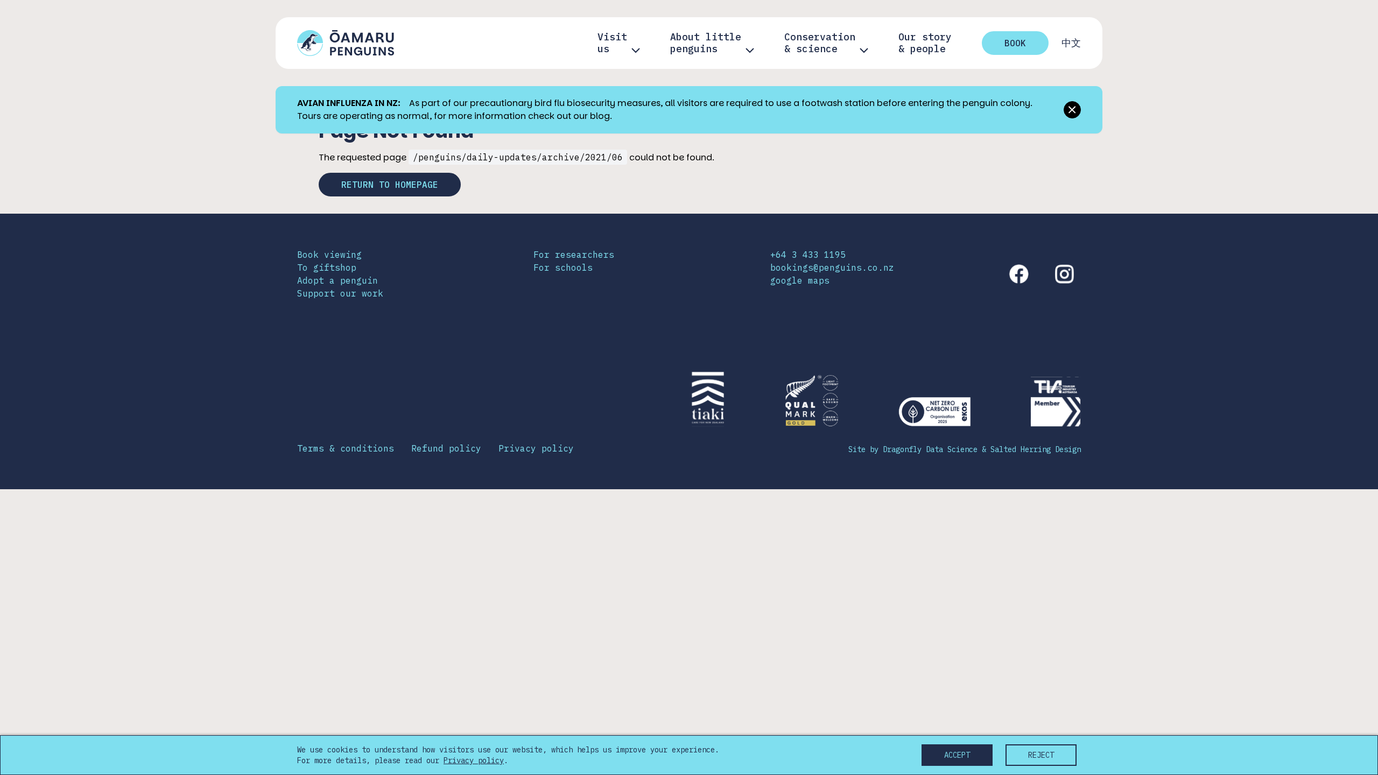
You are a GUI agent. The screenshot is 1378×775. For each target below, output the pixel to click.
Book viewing (329, 254)
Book (1015, 43)
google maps (799, 280)
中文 (1071, 43)
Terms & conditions (345, 448)
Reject (1041, 755)
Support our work (340, 293)
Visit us (612, 43)
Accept (957, 755)
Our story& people (925, 43)
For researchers (573, 254)
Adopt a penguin (337, 280)
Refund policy (446, 448)
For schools (563, 267)
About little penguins (705, 43)
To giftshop (326, 267)
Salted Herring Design (1035, 449)
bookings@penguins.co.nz (832, 267)
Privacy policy (536, 448)
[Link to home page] (345, 43)
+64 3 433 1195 (808, 254)
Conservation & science (819, 43)
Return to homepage (389, 184)
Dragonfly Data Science (930, 449)
